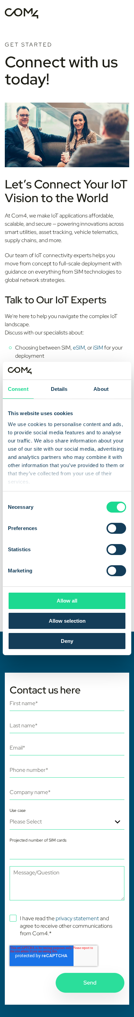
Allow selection (67, 621)
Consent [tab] (18, 389)
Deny (67, 641)
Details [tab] (59, 389)
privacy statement (77, 918)
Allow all (67, 601)
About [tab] (101, 389)
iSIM (98, 347)
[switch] (116, 528)
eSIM (79, 347)
